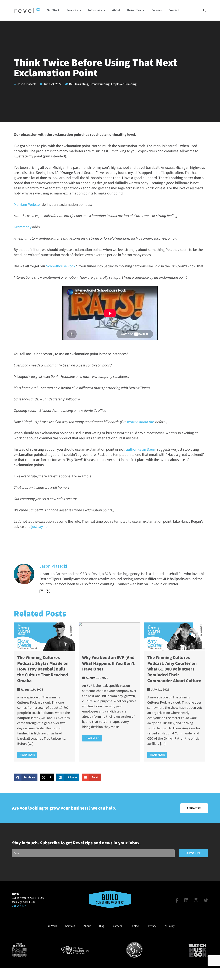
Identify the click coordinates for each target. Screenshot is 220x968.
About (116, 10)
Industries (95, 10)
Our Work (53, 10)
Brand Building (99, 84)
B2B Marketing (78, 84)
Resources (134, 10)
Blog (101, 926)
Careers (156, 10)
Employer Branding (123, 84)
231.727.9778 (19, 906)
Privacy (152, 926)
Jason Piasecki (53, 566)
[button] (204, 10)
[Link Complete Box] (44, 692)
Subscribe (193, 853)
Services (72, 10)
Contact (173, 10)
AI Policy (169, 926)
